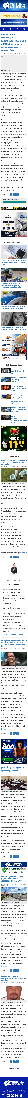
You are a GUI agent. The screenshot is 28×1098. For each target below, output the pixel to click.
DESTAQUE (12, 53)
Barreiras (13, 982)
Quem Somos (10, 1090)
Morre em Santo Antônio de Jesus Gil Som (17, 371)
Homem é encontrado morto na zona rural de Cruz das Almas (18, 410)
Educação (13, 773)
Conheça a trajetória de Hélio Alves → (14, 634)
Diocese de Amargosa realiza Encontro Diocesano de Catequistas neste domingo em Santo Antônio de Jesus (13, 879)
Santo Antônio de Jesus (16, 884)
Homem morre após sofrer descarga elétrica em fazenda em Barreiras (13, 978)
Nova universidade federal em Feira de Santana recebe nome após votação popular (12, 769)
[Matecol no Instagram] (14, 208)
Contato (22, 1090)
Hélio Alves (17, 1090)
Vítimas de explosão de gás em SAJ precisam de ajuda (19, 388)
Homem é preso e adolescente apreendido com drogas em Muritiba (19, 419)
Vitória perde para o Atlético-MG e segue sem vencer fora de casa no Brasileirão (14, 462)
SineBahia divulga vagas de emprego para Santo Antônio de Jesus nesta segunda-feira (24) (18, 399)
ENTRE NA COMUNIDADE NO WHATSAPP (14, 202)
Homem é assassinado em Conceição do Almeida (18, 380)
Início (5, 1090)
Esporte (13, 466)
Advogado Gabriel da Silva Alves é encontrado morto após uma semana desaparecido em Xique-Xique (14, 643)
